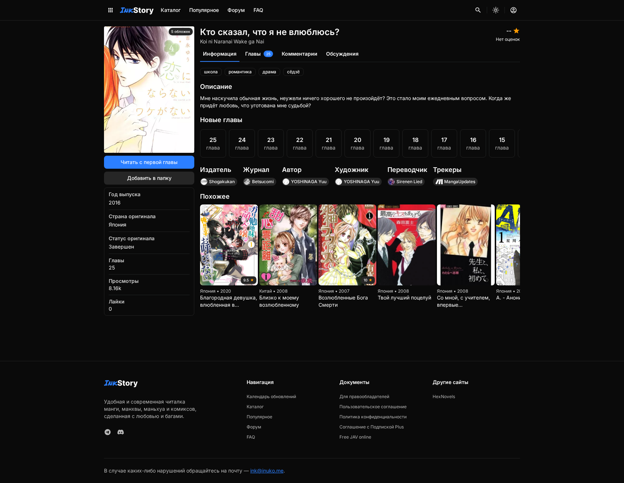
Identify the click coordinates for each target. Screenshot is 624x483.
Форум (236, 10)
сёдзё (293, 71)
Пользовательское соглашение (373, 406)
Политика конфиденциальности (373, 416)
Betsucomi (263, 181)
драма (269, 71)
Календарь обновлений (271, 396)
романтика (240, 71)
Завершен (121, 246)
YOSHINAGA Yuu (308, 181)
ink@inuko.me (266, 470)
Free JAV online (355, 437)
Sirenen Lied (409, 181)
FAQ (258, 10)
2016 (115, 202)
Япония (117, 224)
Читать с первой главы (149, 162)
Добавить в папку (149, 178)
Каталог (171, 10)
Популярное (204, 10)
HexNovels (444, 396)
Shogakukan (222, 181)
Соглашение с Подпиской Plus (371, 427)
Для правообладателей (364, 396)
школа (211, 71)
